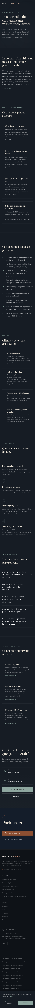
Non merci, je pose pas (9, 1002)
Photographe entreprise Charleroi (12, 975)
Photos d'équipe (7, 883)
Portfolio (5, 906)
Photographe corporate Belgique (12, 958)
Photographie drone (8, 893)
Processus (5, 913)
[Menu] (31, 4)
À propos (5, 916)
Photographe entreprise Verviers (12, 985)
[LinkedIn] (4, 943)
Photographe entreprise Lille (11, 988)
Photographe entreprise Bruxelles (12, 965)
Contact (4, 920)
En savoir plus (13, 996)
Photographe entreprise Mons (11, 978)
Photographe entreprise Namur (11, 972)
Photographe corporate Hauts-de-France (15, 962)
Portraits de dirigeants (9, 879)
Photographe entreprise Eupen (11, 982)
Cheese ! (25, 1003)
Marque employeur (8, 889)
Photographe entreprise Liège (11, 968)
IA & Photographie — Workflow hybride (14, 896)
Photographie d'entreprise (10, 886)
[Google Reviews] (9, 943)
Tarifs (4, 910)
